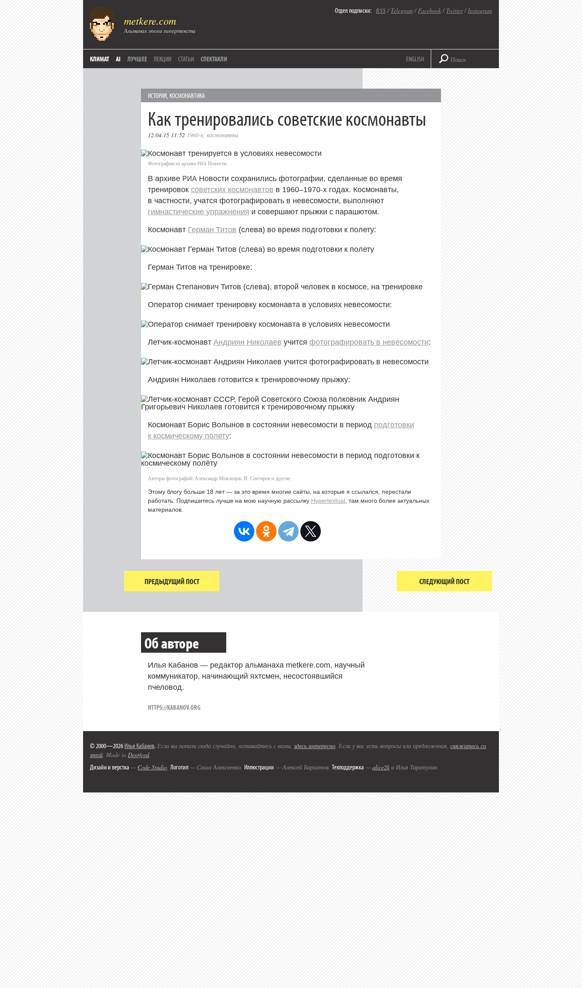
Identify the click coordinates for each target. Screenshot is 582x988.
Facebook (429, 10)
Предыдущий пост (171, 581)
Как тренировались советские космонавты (287, 118)
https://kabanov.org (174, 707)
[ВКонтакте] (244, 531)
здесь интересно (314, 746)
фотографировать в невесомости (369, 342)
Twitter (454, 10)
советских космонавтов (232, 189)
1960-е (195, 135)
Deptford (138, 755)
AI (118, 59)
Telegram (402, 10)
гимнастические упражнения (198, 211)
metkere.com (150, 20)
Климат (99, 59)
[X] (310, 531)
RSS (381, 10)
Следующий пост (444, 581)
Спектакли (214, 59)
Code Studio (152, 767)
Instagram (480, 10)
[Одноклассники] (266, 531)
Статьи (186, 59)
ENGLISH (415, 59)
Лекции (162, 59)
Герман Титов (212, 229)
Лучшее (137, 59)
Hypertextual (328, 500)
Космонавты (222, 135)
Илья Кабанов (139, 745)
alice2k (380, 767)
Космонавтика (187, 95)
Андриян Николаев (247, 342)
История (157, 95)
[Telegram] (288, 531)
